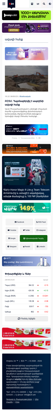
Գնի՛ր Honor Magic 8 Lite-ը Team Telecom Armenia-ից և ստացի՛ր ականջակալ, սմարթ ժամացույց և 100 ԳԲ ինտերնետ (26, 193)
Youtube (13, 230)
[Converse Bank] (26, 261)
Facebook (20, 222)
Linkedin (41, 247)
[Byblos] (26, 28)
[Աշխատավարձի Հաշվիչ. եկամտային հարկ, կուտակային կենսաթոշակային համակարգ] (32, 4)
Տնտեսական (25, 96)
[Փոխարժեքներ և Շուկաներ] (38, 4)
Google (12, 238)
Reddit (27, 247)
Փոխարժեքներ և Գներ (18, 273)
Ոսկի (7, 306)
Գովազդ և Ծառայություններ (19, 399)
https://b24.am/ (35, 379)
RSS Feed (42, 222)
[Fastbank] (26, 129)
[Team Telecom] (26, 53)
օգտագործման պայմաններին (19, 387)
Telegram (12, 247)
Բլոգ (17, 402)
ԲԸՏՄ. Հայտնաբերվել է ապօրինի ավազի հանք (24, 103)
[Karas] (26, 332)
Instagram (42, 230)
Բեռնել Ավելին (27, 318)
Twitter (27, 230)
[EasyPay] (26, 15)
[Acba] (26, 208)
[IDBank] (26, 149)
